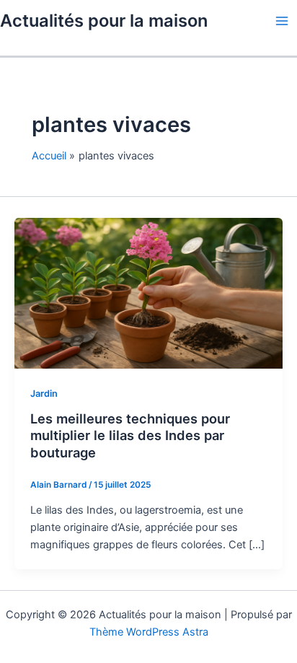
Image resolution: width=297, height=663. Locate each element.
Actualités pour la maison (104, 20)
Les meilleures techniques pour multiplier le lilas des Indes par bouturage (130, 435)
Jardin (44, 393)
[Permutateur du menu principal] (282, 21)
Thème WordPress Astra (148, 631)
